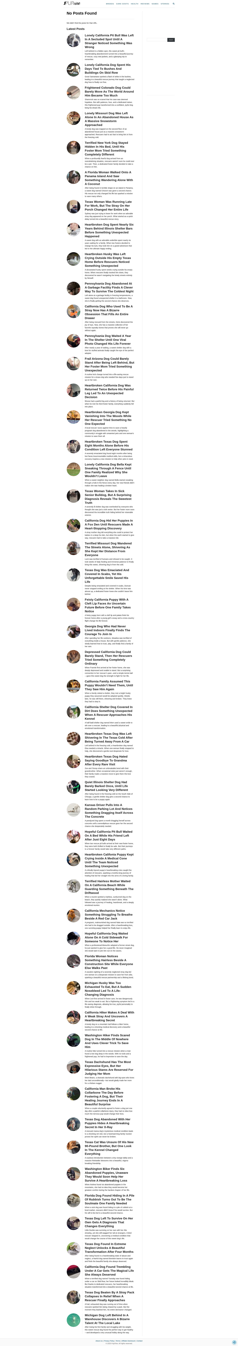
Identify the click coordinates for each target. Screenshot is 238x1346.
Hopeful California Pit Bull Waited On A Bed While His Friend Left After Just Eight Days (108, 835)
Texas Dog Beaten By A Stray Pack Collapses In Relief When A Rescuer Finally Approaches (109, 1296)
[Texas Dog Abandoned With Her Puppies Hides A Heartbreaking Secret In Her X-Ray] (73, 1124)
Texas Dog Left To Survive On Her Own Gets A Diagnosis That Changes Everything (109, 1222)
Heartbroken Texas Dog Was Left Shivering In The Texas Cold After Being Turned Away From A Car (109, 737)
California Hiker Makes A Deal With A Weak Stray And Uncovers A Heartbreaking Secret (109, 1016)
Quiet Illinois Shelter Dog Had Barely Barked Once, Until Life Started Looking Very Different (106, 786)
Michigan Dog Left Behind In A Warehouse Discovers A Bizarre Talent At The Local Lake (107, 1319)
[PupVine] (80, 4)
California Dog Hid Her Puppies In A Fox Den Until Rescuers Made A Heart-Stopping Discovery (109, 524)
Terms (118, 1341)
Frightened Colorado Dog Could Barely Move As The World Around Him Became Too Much (109, 91)
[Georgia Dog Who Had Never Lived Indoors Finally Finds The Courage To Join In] (73, 631)
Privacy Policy (109, 1341)
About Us (99, 1341)
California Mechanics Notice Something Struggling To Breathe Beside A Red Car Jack (109, 914)
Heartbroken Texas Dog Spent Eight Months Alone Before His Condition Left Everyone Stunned (109, 445)
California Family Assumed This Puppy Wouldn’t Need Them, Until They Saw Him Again (109, 685)
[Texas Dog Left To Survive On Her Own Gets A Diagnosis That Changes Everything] (73, 1223)
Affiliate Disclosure (128, 1341)
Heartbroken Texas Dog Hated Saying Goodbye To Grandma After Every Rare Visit (106, 760)
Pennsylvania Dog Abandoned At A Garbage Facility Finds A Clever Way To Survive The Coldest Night (109, 287)
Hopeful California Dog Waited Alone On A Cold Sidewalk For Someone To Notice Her (106, 937)
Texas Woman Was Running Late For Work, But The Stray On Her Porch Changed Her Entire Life (108, 205)
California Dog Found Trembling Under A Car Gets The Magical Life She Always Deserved (109, 1270)
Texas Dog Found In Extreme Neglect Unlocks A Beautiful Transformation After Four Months (109, 1247)
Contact (139, 1341)
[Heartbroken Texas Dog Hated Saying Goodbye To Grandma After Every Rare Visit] (73, 761)
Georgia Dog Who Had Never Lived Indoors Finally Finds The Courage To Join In (107, 630)
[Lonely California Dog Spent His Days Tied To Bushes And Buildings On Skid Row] (73, 70)
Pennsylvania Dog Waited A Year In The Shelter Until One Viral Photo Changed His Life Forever (108, 339)
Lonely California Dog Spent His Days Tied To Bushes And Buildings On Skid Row (108, 68)
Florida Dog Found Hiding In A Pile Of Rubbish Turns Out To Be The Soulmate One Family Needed (109, 1199)
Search (171, 40)
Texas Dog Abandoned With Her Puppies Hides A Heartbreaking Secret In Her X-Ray (107, 1123)
